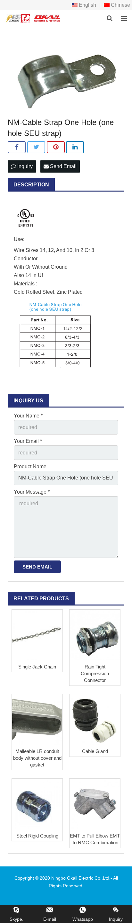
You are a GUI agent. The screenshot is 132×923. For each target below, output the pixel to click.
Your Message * (32, 492)
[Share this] (17, 147)
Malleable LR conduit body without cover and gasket (37, 757)
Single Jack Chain (37, 666)
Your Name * (28, 415)
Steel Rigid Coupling (37, 835)
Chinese (120, 5)
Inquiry (24, 166)
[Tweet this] (36, 147)
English (87, 5)
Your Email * (28, 441)
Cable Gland (95, 751)
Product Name (30, 466)
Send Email (63, 166)
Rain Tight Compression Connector (95, 673)
